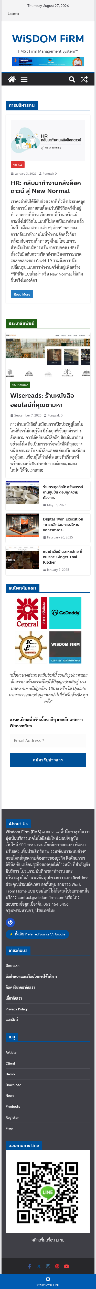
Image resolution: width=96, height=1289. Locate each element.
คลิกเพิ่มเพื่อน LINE (48, 1240)
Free (9, 1128)
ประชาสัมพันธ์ (20, 385)
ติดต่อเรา (12, 965)
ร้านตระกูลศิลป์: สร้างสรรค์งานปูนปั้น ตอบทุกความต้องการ (63, 492)
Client (10, 1063)
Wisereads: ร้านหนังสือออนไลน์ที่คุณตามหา (42, 400)
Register (12, 1117)
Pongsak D (50, 173)
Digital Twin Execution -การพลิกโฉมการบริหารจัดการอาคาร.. (63, 525)
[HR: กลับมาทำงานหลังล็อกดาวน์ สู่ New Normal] (48, 140)
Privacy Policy (17, 1009)
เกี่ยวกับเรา (14, 998)
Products (13, 1106)
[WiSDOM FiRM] (12, 79)
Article (18, 164)
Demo (10, 1074)
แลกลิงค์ (12, 1019)
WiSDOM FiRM (48, 39)
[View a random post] (84, 79)
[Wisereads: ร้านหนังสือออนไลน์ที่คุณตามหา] (48, 354)
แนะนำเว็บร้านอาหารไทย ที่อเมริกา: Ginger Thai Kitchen (62, 557)
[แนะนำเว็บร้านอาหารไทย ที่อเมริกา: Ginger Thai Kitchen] (22, 560)
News (10, 1095)
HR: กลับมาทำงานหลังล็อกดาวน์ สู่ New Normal (46, 187)
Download (14, 1084)
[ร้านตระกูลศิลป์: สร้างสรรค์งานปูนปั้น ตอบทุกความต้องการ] (22, 495)
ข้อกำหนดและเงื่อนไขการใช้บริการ (31, 976)
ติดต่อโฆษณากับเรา (20, 987)
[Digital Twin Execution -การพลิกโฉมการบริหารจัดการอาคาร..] (22, 528)
